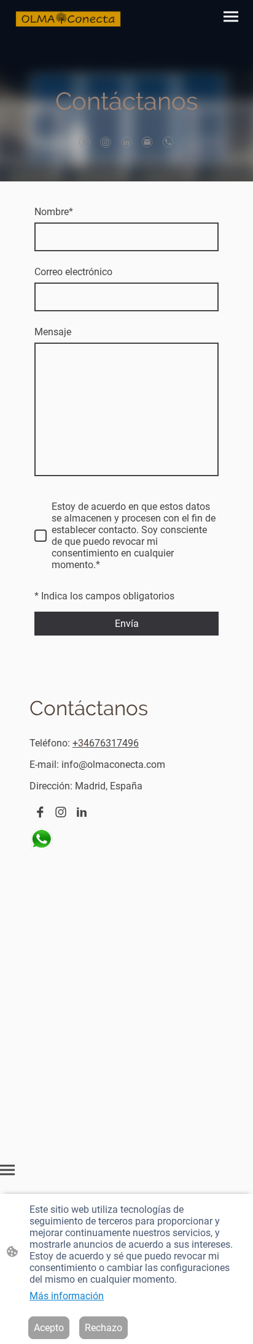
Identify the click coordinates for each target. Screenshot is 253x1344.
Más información (66, 1296)
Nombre (53, 212)
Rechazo (103, 1328)
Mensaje (52, 332)
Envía (127, 623)
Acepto (49, 1328)
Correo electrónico (73, 272)
